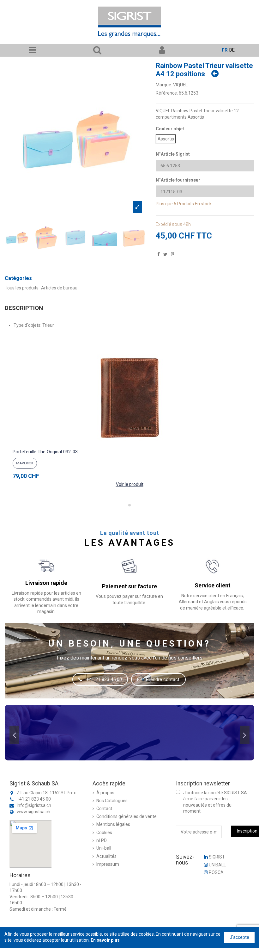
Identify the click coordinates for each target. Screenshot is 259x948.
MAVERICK (24, 463)
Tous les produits (22, 287)
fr (225, 50)
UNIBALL (217, 864)
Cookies (104, 832)
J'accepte (239, 937)
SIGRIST (216, 856)
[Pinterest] (172, 254)
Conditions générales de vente (126, 816)
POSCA (216, 872)
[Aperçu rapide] (129, 443)
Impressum (107, 864)
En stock (203, 203)
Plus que (164, 203)
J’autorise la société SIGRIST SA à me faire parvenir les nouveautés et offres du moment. (215, 802)
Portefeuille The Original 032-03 (45, 452)
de (232, 50)
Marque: (164, 84)
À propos (105, 792)
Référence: (167, 93)
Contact (104, 808)
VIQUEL (180, 84)
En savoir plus (105, 940)
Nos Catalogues (112, 800)
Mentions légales (113, 824)
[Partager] (158, 254)
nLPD (101, 840)
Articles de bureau (59, 287)
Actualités (106, 856)
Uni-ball (103, 848)
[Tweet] (165, 254)
